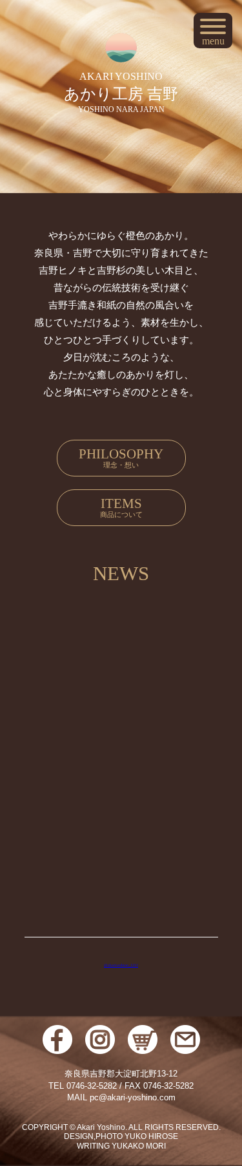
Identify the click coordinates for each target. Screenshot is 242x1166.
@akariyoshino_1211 (121, 965)
